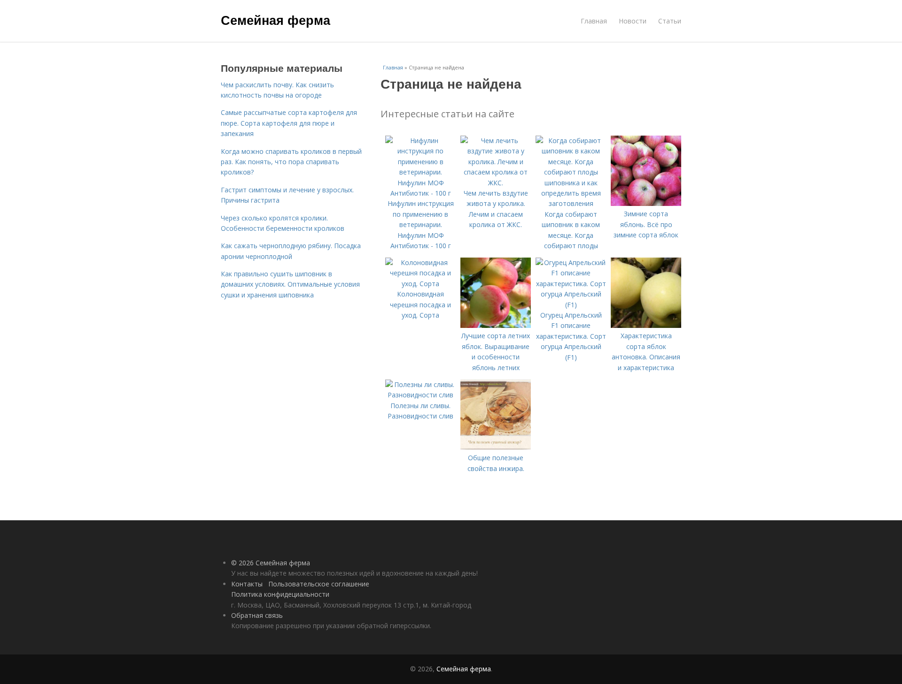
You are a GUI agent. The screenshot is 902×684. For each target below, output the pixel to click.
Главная (594, 20)
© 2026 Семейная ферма (270, 562)
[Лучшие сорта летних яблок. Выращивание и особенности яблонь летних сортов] (495, 325)
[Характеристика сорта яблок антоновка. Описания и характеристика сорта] (646, 325)
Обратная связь (257, 615)
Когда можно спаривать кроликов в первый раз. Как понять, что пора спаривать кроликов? (291, 162)
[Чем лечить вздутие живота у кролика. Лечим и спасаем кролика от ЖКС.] (495, 182)
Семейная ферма (275, 20)
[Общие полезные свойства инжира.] (495, 447)
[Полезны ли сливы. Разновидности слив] (420, 394)
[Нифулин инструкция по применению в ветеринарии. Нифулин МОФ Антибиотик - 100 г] (420, 193)
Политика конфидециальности (280, 594)
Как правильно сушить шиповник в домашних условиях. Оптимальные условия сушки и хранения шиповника (290, 284)
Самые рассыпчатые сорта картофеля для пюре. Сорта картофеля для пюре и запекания (289, 123)
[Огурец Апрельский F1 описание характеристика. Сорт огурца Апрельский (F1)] (571, 304)
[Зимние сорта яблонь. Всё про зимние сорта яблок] (646, 203)
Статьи (669, 20)
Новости (632, 20)
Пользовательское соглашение (318, 583)
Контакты (247, 583)
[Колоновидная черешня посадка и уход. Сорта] (420, 283)
